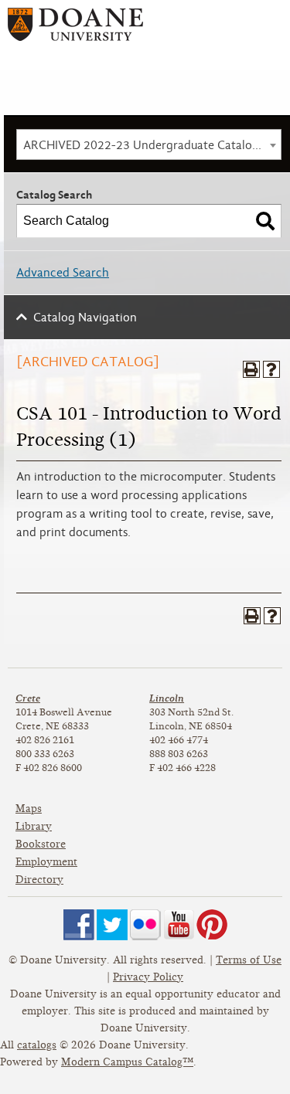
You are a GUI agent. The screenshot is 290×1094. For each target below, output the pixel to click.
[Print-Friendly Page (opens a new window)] (251, 369)
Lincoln (166, 698)
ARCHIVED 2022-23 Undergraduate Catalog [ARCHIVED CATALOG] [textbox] (152, 145)
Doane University (75, 30)
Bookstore (40, 844)
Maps (28, 808)
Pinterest (211, 925)
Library (33, 826)
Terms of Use (248, 960)
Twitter (112, 925)
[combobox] (148, 144)
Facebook (78, 925)
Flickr (145, 925)
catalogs (36, 1045)
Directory (39, 879)
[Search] (265, 221)
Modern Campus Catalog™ (127, 1062)
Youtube (178, 925)
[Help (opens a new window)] (271, 369)
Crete (27, 698)
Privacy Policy (148, 977)
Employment (46, 861)
